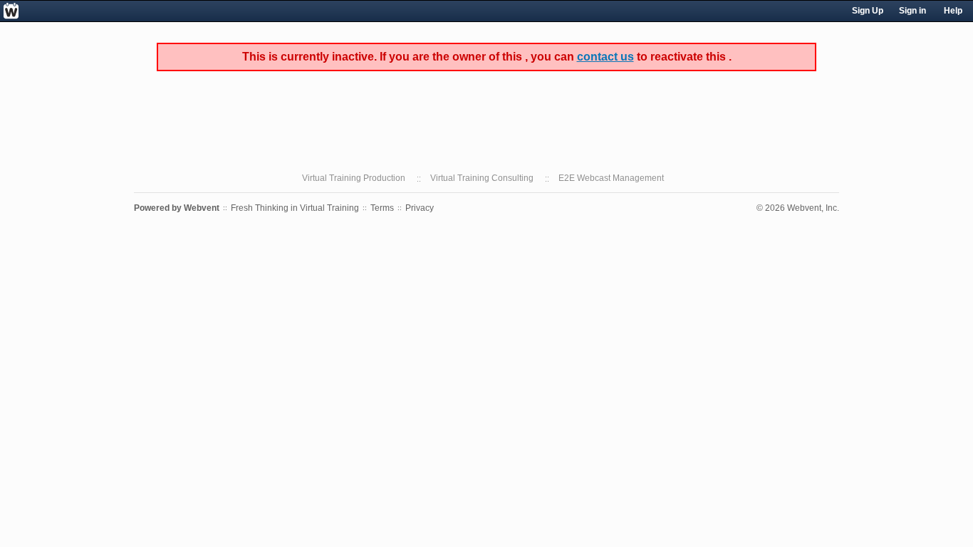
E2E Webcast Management (611, 178)
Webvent (201, 208)
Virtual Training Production (353, 178)
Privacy (419, 208)
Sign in (912, 11)
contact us (605, 57)
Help (953, 11)
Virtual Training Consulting (482, 178)
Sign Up (867, 11)
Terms (382, 208)
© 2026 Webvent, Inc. (797, 208)
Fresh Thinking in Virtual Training (295, 208)
